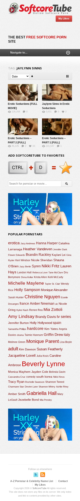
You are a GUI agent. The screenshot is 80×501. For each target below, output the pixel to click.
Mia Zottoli (53, 309)
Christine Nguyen (42, 296)
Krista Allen (40, 277)
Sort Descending (32, 76)
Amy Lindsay (21, 316)
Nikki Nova (58, 377)
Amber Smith (17, 394)
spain (57, 323)
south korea (44, 376)
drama (20, 335)
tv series (64, 317)
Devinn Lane (31, 386)
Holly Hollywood (41, 323)
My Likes (63, 18)
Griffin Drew (53, 335)
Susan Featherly (50, 349)
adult (13, 348)
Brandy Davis (45, 317)
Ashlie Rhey (62, 386)
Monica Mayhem (19, 371)
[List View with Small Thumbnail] (67, 76)
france (24, 303)
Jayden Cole (39, 371)
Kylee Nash (22, 310)
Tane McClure (55, 272)
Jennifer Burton (18, 323)
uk (56, 304)
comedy (30, 376)
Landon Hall (24, 272)
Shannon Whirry (47, 386)
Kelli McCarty (55, 277)
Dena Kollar (27, 277)
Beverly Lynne (43, 364)
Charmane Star (16, 386)
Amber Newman (42, 303)
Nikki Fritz (51, 266)
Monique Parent (42, 341)
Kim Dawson (27, 349)
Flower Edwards (16, 255)
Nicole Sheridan (41, 260)
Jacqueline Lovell (22, 356)
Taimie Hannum (34, 335)
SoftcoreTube (39, 488)
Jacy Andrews (27, 243)
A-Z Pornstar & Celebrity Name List (31, 481)
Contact (63, 481)
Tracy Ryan (16, 381)
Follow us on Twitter (35, 474)
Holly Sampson (27, 290)
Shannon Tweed (54, 381)
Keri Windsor (22, 260)
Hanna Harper (47, 243)
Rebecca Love (40, 272)
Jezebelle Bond (28, 399)
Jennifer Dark (60, 249)
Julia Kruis (42, 355)
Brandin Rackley (38, 254)
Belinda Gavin (57, 371)
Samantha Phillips (17, 329)
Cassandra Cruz (16, 377)
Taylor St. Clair (52, 284)
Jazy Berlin (25, 266)
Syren (36, 266)
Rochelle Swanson (34, 382)
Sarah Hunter (16, 297)
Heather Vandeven (37, 249)
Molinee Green (16, 342)
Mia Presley (46, 400)
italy (67, 334)
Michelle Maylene (26, 283)
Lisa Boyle (66, 342)
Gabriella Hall (41, 393)
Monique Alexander (54, 290)
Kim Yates (51, 329)
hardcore (35, 328)
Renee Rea (36, 310)
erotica (14, 243)
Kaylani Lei (58, 254)
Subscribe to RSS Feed (42, 474)
